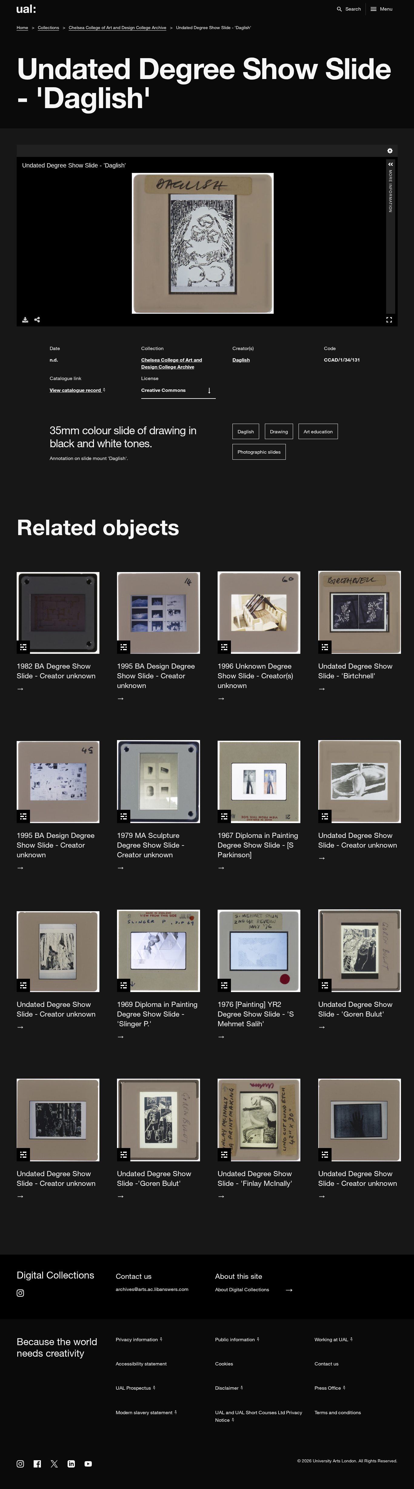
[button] (349, 9)
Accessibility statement (141, 1364)
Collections (48, 27)
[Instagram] (20, 1293)
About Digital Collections (242, 1289)
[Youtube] (88, 1463)
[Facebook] (37, 1463)
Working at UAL (331, 1339)
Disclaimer (227, 1388)
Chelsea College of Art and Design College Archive (117, 27)
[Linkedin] (71, 1463)
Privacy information (137, 1339)
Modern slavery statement (144, 1412)
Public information (235, 1339)
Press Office (328, 1388)
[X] (54, 1463)
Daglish (241, 359)
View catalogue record (76, 390)
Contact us (327, 1364)
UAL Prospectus (133, 1388)
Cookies (224, 1364)
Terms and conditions (338, 1412)
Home (22, 27)
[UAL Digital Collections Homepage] (26, 9)
